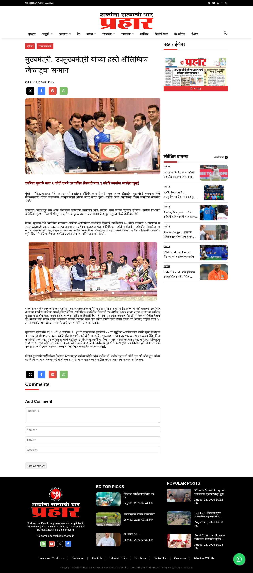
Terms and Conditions (51, 558)
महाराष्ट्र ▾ (65, 34)
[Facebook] (222, 3)
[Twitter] (218, 3)
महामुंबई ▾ (47, 34)
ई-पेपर (195, 34)
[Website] (209, 3)
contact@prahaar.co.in (62, 536)
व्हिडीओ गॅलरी (161, 34)
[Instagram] (226, 3)
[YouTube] (213, 3)
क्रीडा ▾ (91, 34)
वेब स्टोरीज (179, 34)
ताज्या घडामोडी (45, 46)
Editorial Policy (118, 558)
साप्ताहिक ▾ (127, 34)
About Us (96, 558)
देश (78, 34)
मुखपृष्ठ (31, 34)
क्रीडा (30, 46)
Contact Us (160, 558)
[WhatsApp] (64, 91)
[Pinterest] (53, 91)
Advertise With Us (204, 558)
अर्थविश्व (144, 34)
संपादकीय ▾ (108, 34)
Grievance (180, 558)
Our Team (140, 558)
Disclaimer (78, 558)
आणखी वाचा (220, 157)
